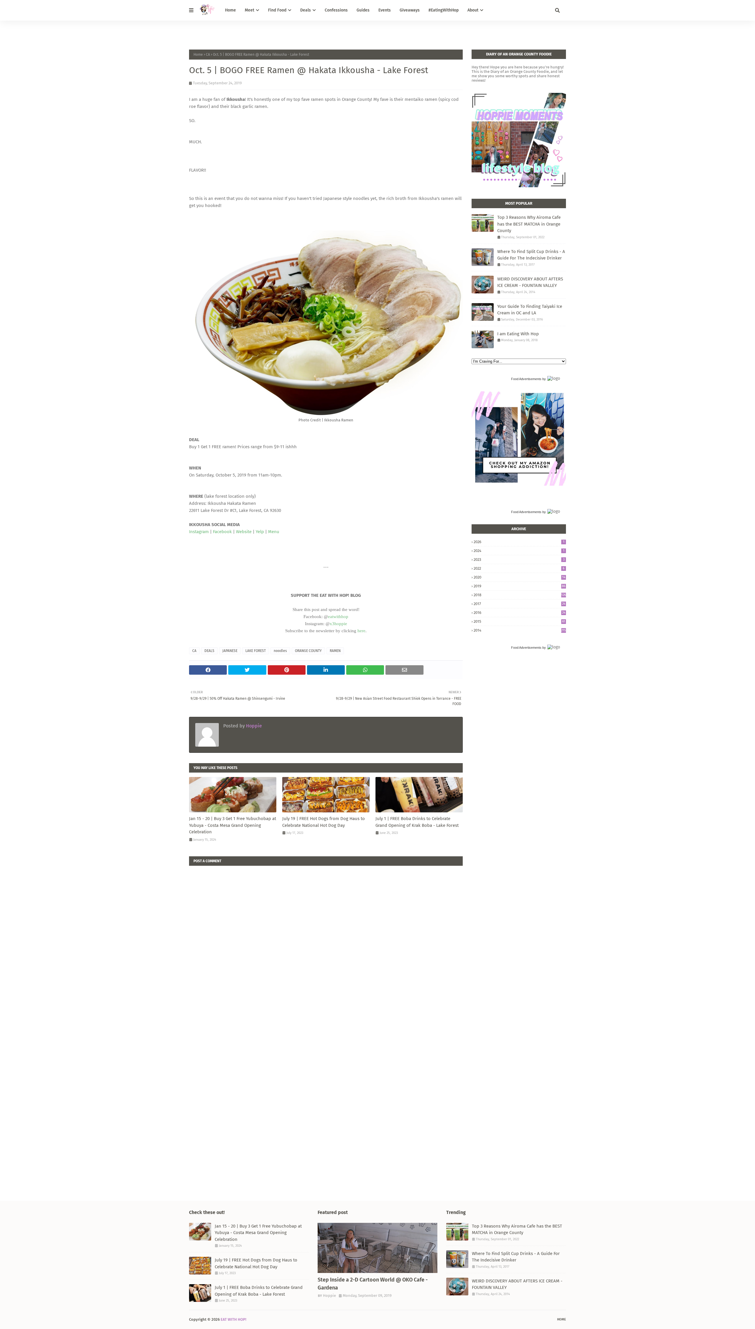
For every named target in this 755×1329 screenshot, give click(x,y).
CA (208, 54)
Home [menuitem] (230, 10)
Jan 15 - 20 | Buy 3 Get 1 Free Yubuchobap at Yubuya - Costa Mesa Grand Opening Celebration (232, 825)
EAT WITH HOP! (233, 1319)
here (361, 630)
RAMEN (335, 651)
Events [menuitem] (384, 10)
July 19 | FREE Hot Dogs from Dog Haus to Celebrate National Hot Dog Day (323, 822)
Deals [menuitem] (305, 10)
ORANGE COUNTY (308, 651)
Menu (273, 531)
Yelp (260, 531)
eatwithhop (338, 616)
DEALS (209, 651)
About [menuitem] (472, 10)
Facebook (222, 531)
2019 (519, 586)
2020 (519, 577)
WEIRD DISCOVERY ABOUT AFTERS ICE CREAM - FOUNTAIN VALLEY (530, 282)
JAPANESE (229, 651)
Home (198, 54)
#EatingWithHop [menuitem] (444, 10)
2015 (519, 621)
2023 (519, 559)
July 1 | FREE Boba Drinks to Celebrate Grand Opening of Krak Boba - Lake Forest (417, 822)
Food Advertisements (526, 379)
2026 (519, 542)
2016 (519, 612)
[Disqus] (326, 939)
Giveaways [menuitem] (410, 10)
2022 (519, 568)
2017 (519, 604)
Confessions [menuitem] (336, 10)
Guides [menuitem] (363, 10)
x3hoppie (338, 623)
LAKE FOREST (255, 651)
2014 (520, 630)
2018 (520, 595)
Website (244, 531)
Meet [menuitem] (249, 10)
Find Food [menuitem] (277, 10)
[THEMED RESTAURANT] (377, 1248)
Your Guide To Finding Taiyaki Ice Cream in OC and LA (529, 310)
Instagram (199, 531)
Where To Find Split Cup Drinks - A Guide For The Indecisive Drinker (531, 255)
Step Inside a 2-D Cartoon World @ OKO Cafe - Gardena (373, 1284)
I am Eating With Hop (518, 333)
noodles (280, 651)
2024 (519, 550)
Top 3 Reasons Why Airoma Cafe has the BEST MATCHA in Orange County (529, 224)
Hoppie (253, 726)
